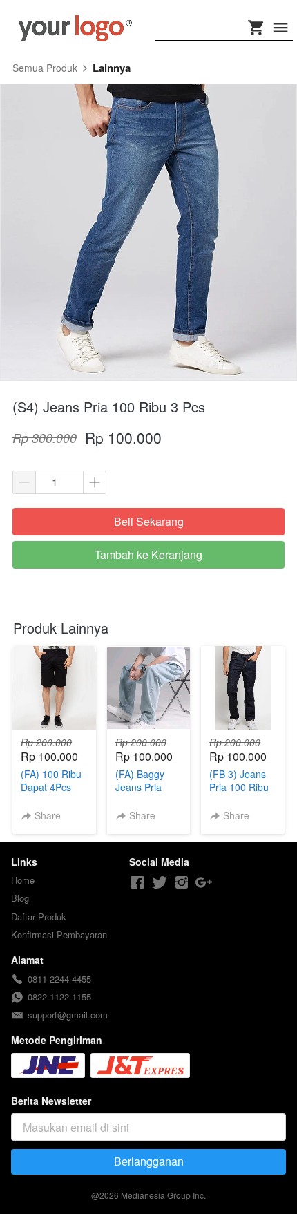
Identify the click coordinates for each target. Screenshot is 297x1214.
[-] (137, 882)
